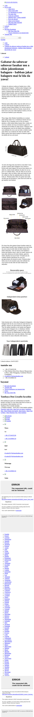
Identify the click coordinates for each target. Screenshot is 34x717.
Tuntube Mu (8, 34)
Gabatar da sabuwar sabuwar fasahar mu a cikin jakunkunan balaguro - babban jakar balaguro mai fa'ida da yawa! (19, 47)
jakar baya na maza (19, 409)
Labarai (7, 26)
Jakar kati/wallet (13, 10)
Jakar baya (11, 9)
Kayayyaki (8, 7)
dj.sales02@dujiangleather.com (14, 456)
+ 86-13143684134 (10, 438)
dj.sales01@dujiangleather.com (14, 376)
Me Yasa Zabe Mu (13, 31)
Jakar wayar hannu (14, 21)
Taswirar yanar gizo (7, 409)
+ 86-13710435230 (10, 435)
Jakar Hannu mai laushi (11, 411)
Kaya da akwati (13, 19)
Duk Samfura (22, 412)
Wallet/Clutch (12, 24)
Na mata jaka (12, 14)
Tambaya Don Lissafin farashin (10, 406)
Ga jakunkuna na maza (15, 12)
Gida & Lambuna (13, 16)
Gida (6, 5)
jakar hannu (22, 411)
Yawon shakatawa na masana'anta (18, 33)
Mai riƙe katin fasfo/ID (15, 22)
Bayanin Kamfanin (10, 29)
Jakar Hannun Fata (11, 412)
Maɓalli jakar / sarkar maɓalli (17, 17)
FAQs (6, 27)
